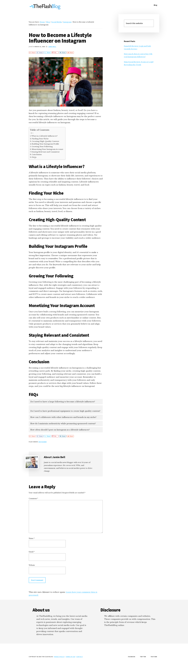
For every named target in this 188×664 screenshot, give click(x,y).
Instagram (42, 442)
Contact (79, 656)
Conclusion (37, 154)
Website (32, 565)
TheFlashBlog (45, 6)
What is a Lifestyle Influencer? (44, 136)
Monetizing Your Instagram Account (47, 149)
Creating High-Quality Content (45, 141)
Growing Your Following (42, 146)
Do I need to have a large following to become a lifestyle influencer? (62, 402)
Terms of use (70, 656)
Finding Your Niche (40, 139)
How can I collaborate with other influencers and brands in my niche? (63, 417)
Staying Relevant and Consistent (45, 152)
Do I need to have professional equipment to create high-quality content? (65, 411)
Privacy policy (59, 656)
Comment (33, 498)
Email (32, 552)
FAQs (34, 157)
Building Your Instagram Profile (45, 144)
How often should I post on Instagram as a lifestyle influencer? (60, 430)
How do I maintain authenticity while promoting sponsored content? (63, 423)
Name (32, 538)
